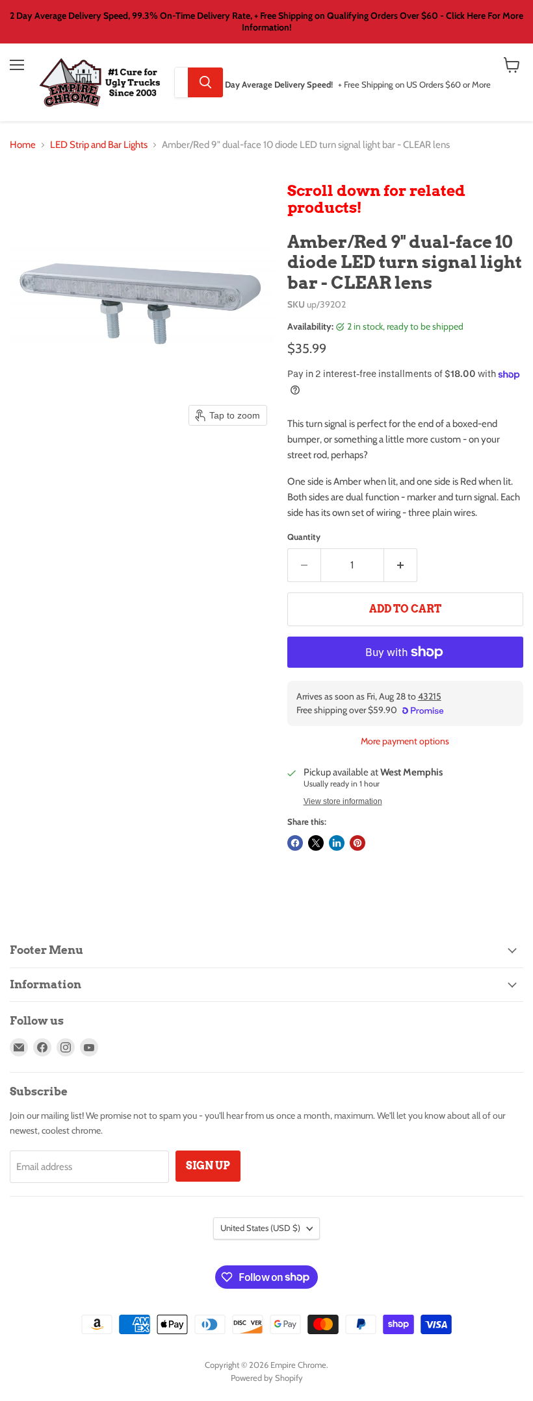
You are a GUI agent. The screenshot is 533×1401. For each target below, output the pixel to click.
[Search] (205, 82)
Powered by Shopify (267, 1377)
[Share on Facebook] (295, 843)
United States (260, 1228)
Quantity (303, 537)
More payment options (405, 741)
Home (23, 145)
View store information (343, 801)
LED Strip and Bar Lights (99, 145)
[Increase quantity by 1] (400, 565)
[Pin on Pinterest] (357, 843)
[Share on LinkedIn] (336, 843)
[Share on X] (316, 843)
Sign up (208, 1166)
